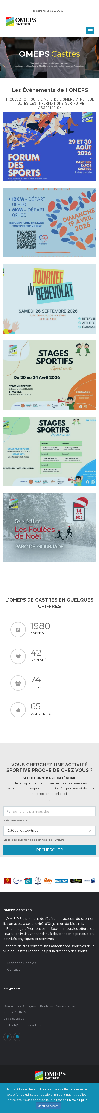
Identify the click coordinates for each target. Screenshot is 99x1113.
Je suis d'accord (48, 1106)
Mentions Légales (21, 963)
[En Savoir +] (49, 146)
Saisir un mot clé (15, 820)
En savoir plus (77, 1100)
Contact (13, 969)
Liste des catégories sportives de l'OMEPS (34, 839)
